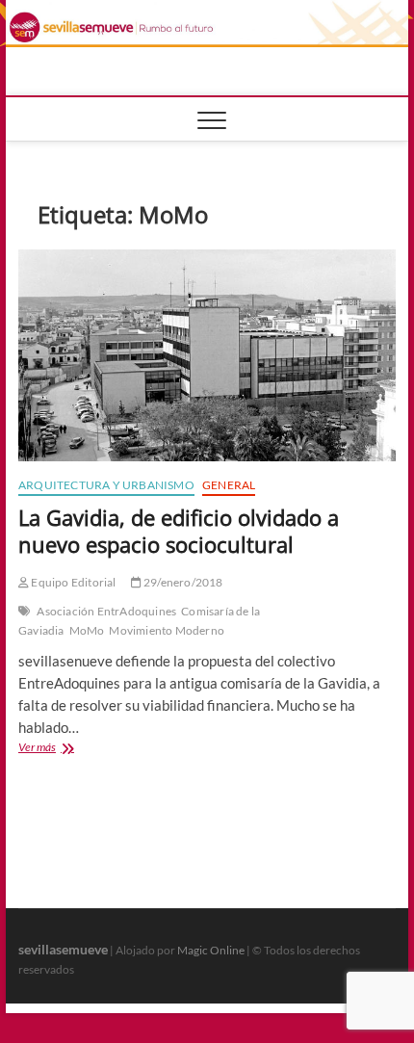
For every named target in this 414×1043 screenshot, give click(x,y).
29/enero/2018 (182, 582)
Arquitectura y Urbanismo (106, 485)
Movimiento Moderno (166, 630)
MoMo (87, 630)
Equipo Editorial (72, 582)
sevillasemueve (63, 949)
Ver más (66, 749)
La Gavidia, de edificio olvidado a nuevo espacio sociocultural (178, 531)
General (228, 485)
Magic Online (211, 950)
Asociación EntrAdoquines (106, 611)
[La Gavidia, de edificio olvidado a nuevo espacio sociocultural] (207, 355)
